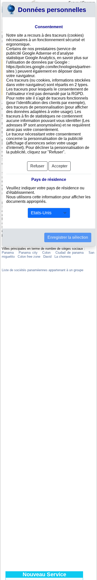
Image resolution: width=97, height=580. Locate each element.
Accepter (59, 166)
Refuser (37, 166)
